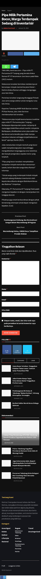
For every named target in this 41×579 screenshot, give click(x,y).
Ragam (9, 10)
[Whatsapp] (6, 65)
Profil (3, 566)
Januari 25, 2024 (23, 28)
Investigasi (6, 528)
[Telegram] (14, 65)
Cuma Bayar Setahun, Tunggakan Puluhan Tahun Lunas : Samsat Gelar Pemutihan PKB (25, 368)
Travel (30, 528)
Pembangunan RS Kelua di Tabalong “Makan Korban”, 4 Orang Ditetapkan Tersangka (26, 393)
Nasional (5, 541)
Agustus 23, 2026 (8, 443)
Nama (5, 289)
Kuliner (4, 535)
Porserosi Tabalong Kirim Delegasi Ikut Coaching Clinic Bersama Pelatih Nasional (26, 475)
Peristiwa (18, 549)
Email (4, 300)
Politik (17, 551)
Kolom (4, 532)
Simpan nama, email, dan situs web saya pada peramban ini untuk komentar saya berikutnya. (20, 323)
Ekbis (17, 535)
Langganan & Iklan (14, 566)
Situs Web (6, 310)
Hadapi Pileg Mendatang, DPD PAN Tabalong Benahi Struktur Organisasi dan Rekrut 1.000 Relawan (20, 437)
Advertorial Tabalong (19, 532)
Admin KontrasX (9, 28)
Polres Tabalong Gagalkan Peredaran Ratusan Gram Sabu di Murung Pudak (25, 451)
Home (3, 10)
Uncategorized (34, 532)
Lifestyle (5, 538)
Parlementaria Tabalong (19, 545)
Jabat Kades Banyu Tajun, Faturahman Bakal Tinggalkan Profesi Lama (24, 380)
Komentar (6, 259)
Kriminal (17, 538)
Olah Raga (18, 541)
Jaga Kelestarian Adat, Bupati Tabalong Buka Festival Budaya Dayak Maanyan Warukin (24, 463)
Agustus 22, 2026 (17, 468)
